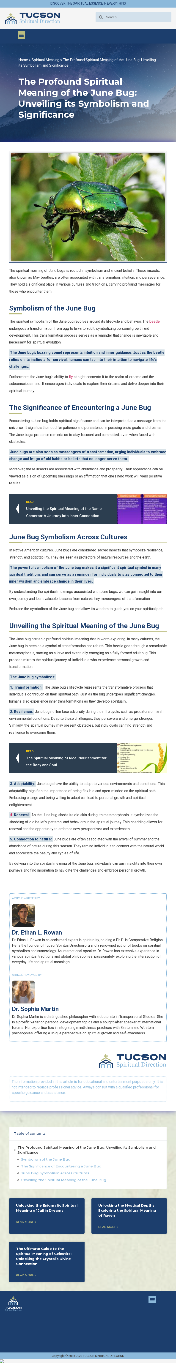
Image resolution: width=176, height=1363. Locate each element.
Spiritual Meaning (45, 60)
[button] (21, 35)
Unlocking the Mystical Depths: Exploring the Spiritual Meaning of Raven (127, 1210)
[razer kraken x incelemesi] (88, 1361)
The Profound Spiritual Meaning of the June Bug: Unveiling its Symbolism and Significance (86, 1150)
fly (71, 377)
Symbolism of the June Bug (46, 1159)
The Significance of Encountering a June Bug (61, 1166)
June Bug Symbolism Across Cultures (55, 1173)
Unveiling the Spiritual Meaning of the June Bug (63, 1180)
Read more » (26, 1222)
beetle (154, 321)
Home (23, 60)
